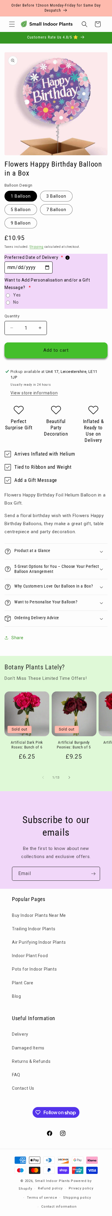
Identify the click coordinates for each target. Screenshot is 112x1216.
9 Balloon (21, 223)
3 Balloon (56, 196)
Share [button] (17, 637)
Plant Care (22, 982)
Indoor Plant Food (30, 955)
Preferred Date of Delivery (33, 257)
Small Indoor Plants (52, 1181)
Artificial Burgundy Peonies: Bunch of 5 (74, 745)
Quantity (11, 316)
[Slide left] (43, 777)
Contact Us (23, 1088)
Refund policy (50, 1188)
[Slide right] (69, 777)
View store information (34, 393)
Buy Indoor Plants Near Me (39, 915)
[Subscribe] (93, 874)
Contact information (58, 1207)
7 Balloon (56, 209)
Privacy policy (81, 1188)
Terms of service (42, 1198)
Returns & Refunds (31, 1061)
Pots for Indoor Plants (34, 969)
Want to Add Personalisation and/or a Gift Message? (47, 284)
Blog (16, 996)
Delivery (20, 1034)
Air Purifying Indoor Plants (39, 942)
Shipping (37, 246)
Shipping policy (77, 1198)
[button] (12, 24)
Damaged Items (28, 1048)
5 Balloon (21, 209)
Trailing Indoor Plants (33, 928)
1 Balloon (21, 196)
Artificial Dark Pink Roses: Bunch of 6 (27, 745)
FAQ (16, 1074)
